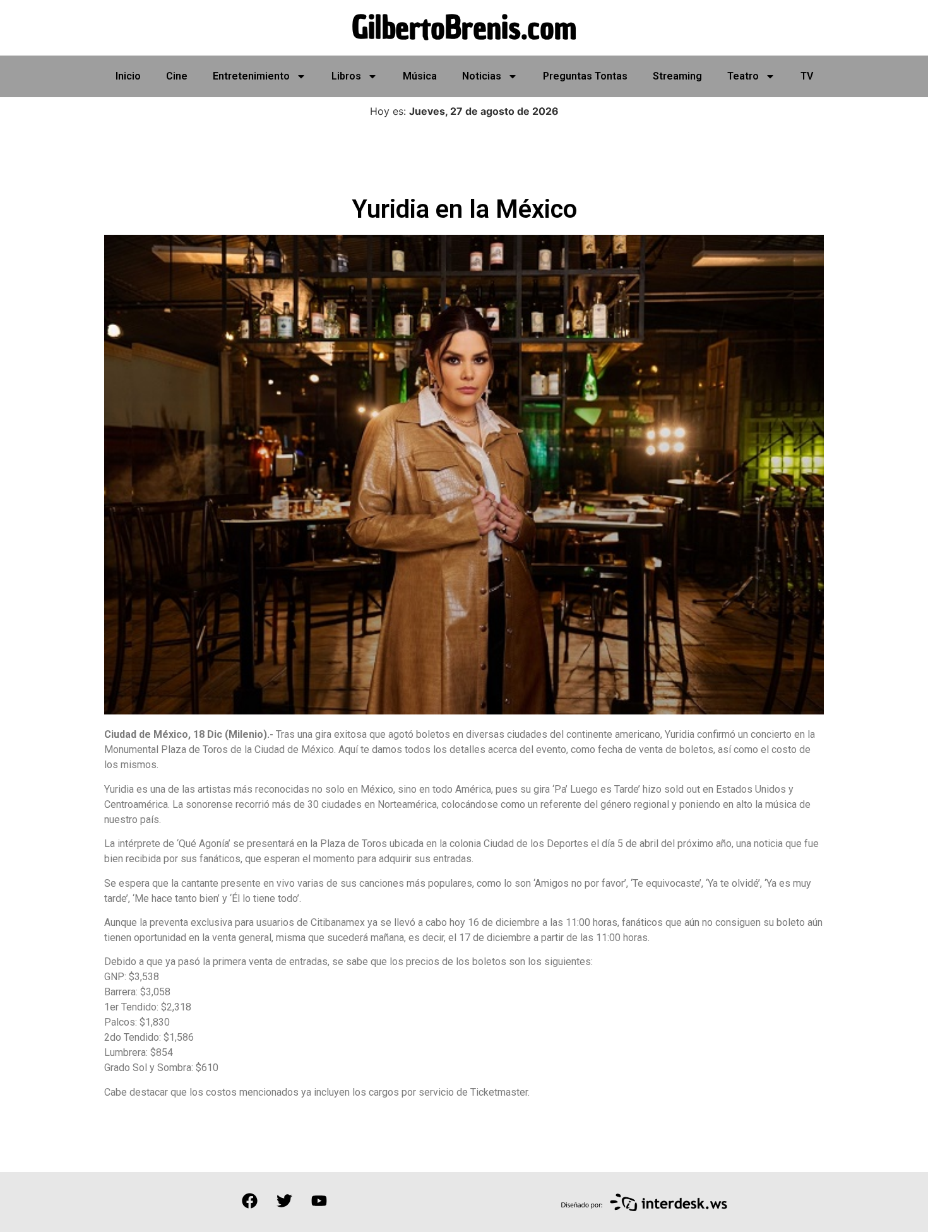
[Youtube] (319, 1200)
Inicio (128, 76)
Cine (176, 76)
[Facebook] (249, 1200)
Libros (346, 76)
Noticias (481, 76)
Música (420, 76)
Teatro (743, 76)
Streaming (677, 76)
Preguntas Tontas (585, 76)
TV (806, 76)
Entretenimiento (251, 76)
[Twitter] (284, 1200)
